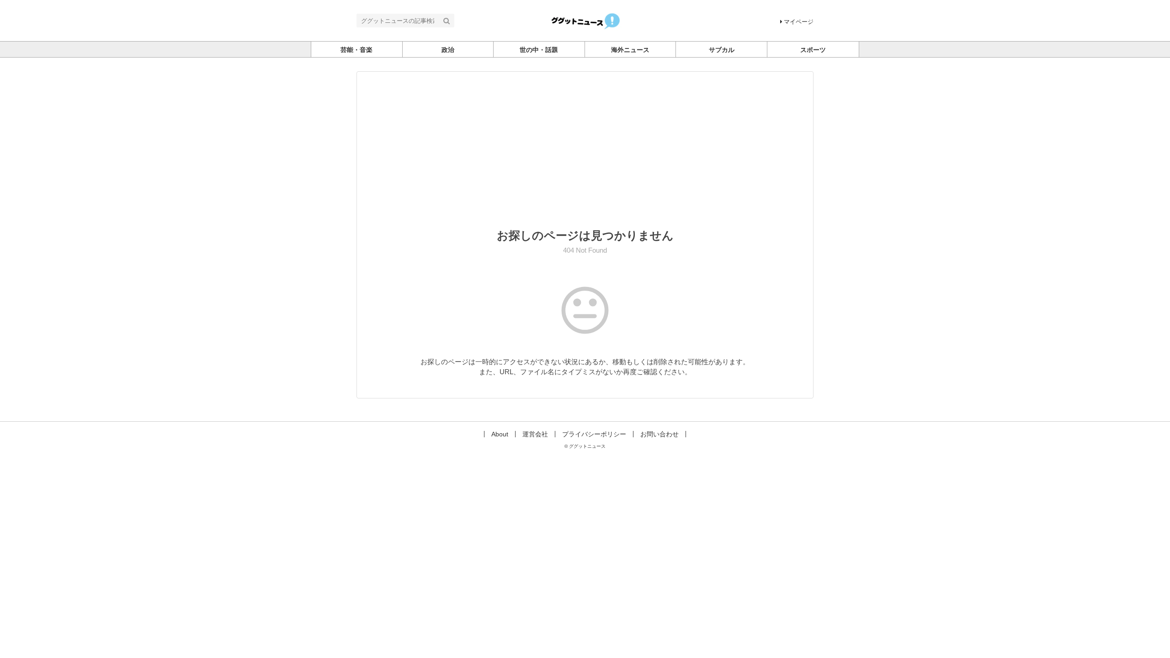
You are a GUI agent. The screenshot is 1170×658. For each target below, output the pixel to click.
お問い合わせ (659, 434)
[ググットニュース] (585, 20)
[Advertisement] (585, 156)
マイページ (799, 21)
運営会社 (535, 434)
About (499, 434)
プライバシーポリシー (594, 434)
